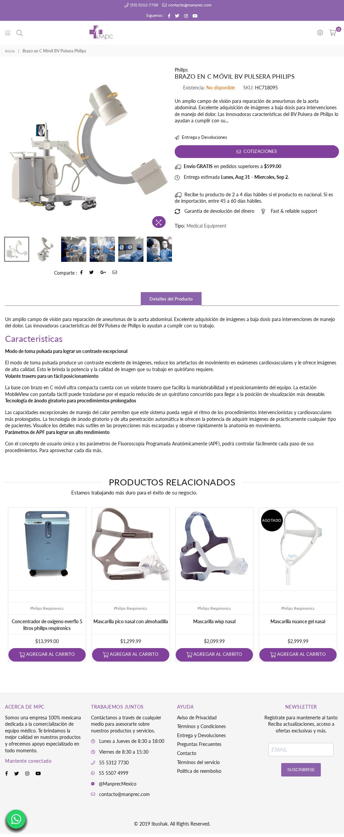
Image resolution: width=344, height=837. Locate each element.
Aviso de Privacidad (197, 717)
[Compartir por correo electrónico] (115, 273)
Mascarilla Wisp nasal (214, 621)
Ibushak (160, 824)
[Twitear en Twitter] (92, 273)
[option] (87, 149)
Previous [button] (11, 149)
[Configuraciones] (320, 33)
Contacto (186, 753)
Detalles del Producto (170, 299)
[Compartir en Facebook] (82, 273)
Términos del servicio (198, 762)
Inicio (10, 50)
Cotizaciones (260, 151)
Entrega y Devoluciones (204, 137)
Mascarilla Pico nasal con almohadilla (130, 621)
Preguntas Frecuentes (199, 744)
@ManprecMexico (117, 784)
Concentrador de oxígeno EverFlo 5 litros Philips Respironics (47, 625)
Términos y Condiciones (201, 726)
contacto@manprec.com (189, 4)
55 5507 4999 (113, 773)
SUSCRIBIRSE (301, 769)
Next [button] (164, 149)
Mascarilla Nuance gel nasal (297, 621)
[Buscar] (19, 33)
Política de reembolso (199, 771)
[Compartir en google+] (103, 273)
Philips (181, 70)
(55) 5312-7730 (143, 4)
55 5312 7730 (114, 762)
